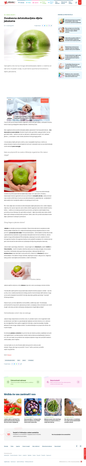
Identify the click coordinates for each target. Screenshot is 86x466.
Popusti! (38, 455)
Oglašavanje (7, 461)
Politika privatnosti (29, 461)
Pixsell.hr (43, 455)
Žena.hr (9, 355)
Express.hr (48, 455)
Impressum (13, 461)
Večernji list (6, 455)
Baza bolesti (58, 446)
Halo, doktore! (35, 446)
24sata (34, 455)
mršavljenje (30, 360)
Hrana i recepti (26, 446)
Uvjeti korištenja (20, 461)
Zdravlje (22, 2)
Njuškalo (30, 455)
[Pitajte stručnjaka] (85, 453)
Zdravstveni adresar (47, 446)
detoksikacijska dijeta (10, 360)
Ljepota (36, 2)
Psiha (29, 2)
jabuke (24, 360)
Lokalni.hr (25, 455)
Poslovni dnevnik (14, 455)
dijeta (18, 360)
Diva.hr (20, 455)
